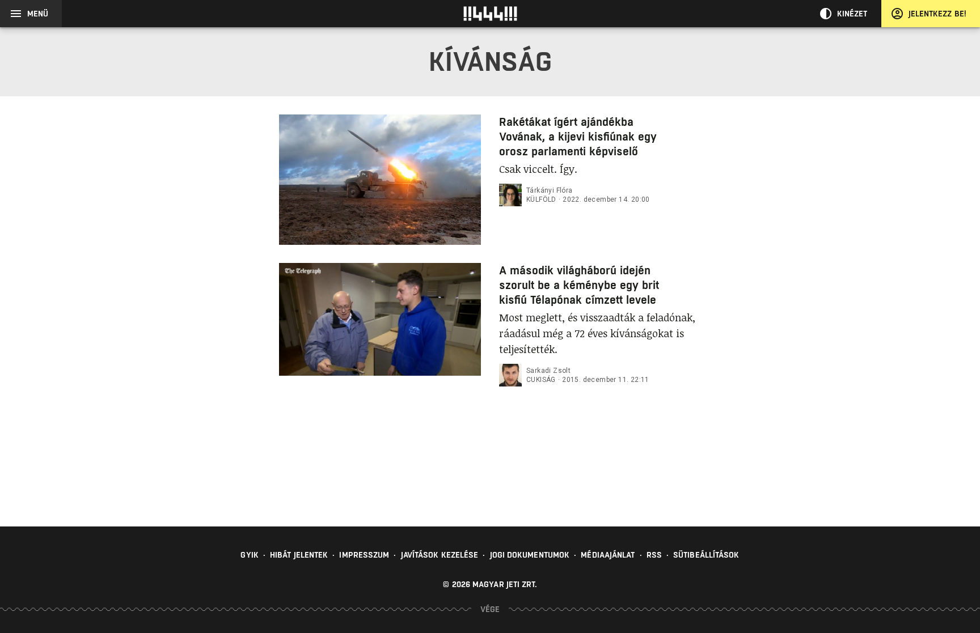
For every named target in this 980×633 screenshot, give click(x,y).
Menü (37, 13)
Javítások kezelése (440, 554)
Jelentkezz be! (937, 13)
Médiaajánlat (608, 554)
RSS (654, 554)
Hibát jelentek (299, 554)
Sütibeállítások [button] (706, 554)
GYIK (249, 554)
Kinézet (852, 13)
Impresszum (364, 554)
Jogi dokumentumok (530, 554)
